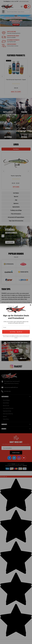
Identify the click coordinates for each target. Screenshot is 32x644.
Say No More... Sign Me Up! (16, 331)
